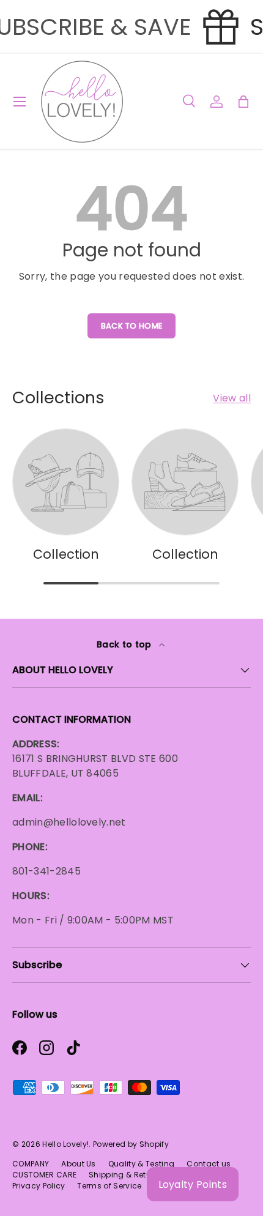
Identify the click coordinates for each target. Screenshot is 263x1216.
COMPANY (30, 1163)
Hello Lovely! (65, 1144)
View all (232, 398)
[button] (243, 101)
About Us (78, 1163)
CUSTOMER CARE (44, 1174)
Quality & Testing (141, 1163)
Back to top (125, 644)
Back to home (132, 326)
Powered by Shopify (131, 1144)
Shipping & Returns (126, 1174)
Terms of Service (109, 1186)
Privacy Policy (38, 1186)
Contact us (209, 1163)
